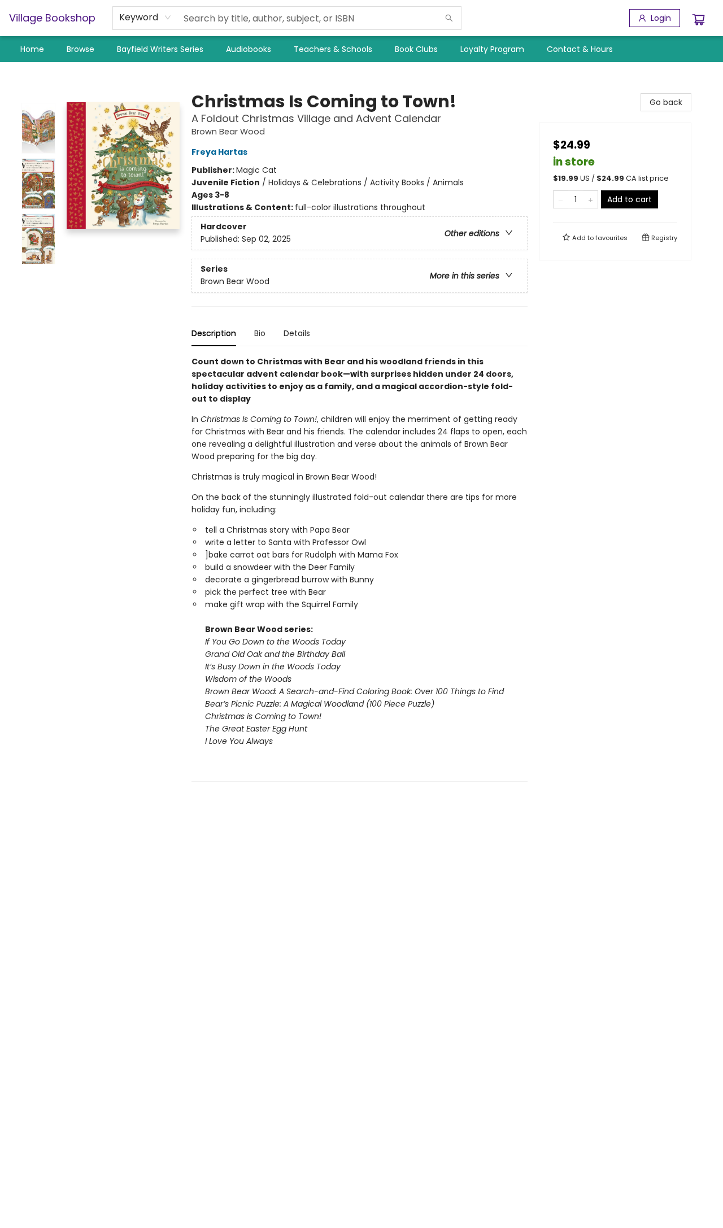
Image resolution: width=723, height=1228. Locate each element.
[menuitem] (32, 49)
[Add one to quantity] (590, 199)
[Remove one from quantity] (561, 199)
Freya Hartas (219, 152)
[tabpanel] (359, 568)
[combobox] (145, 17)
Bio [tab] (259, 333)
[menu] (361, 49)
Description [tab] (213, 333)
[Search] (449, 18)
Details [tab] (297, 333)
